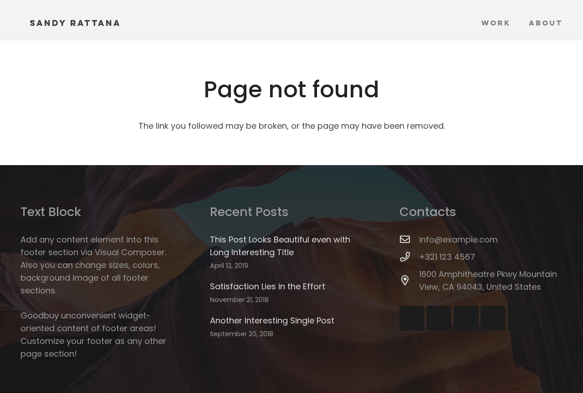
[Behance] (493, 318)
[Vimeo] (466, 318)
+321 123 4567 (447, 256)
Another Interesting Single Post (272, 320)
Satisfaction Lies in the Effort (267, 286)
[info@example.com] (409, 240)
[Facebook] (411, 318)
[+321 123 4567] (409, 257)
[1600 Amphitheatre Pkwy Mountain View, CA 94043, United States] (409, 281)
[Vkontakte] (520, 318)
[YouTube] (438, 318)
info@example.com (458, 239)
